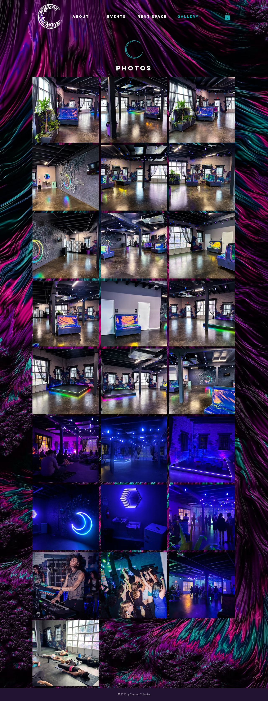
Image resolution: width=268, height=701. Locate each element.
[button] (227, 16)
